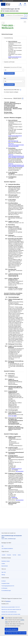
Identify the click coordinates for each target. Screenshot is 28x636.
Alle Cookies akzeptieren (11, 629)
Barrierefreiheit (5, 565)
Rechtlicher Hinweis (6, 561)
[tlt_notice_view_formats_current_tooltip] (22, 98)
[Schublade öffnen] (3, 23)
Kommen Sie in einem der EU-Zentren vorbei (11, 614)
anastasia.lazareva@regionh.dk (14, 56)
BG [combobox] (5, 81)
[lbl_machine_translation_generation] (20, 89)
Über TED (4, 572)
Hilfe (2, 546)
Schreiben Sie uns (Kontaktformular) (9, 611)
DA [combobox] (5, 70)
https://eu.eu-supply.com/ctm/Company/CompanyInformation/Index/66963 (16, 145)
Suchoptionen (24, 18)
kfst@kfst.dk (14, 497)
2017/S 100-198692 (12, 415)
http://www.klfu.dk (19, 471)
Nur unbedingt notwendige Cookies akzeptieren (16, 632)
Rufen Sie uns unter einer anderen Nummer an (11, 609)
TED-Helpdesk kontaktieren (7, 548)
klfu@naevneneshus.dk (17, 468)
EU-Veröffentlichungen (6, 590)
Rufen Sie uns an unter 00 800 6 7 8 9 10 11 (11, 607)
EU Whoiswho (4, 588)
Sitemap (3, 574)
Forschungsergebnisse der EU (8, 585)
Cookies (3, 563)
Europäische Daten (5, 583)
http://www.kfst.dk (19, 500)
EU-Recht (4, 581)
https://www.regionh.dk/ (13, 140)
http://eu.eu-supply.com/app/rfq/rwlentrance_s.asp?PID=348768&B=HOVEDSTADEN (16, 156)
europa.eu (8, 601)
